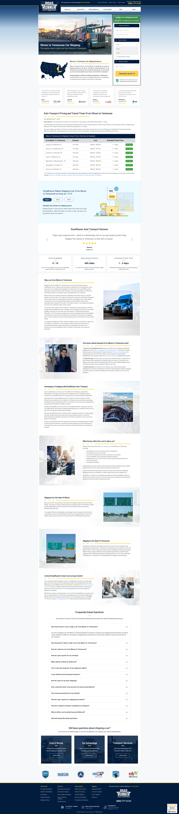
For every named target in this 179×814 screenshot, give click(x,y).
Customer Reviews (45, 797)
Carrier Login (121, 2)
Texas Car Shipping (79, 794)
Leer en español (96, 794)
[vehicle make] (126, 49)
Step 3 (69, 199)
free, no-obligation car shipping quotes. (105, 350)
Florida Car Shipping (80, 791)
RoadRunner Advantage (46, 791)
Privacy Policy (98, 812)
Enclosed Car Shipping (63, 791)
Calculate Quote (126, 74)
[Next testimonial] (131, 239)
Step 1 (47, 199)
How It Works (81, 9)
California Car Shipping (80, 789)
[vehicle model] (126, 53)
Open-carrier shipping (118, 352)
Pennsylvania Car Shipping (81, 800)
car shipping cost (106, 446)
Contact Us (94, 797)
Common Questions (97, 791)
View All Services (62, 801)
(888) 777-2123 (134, 3)
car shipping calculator (63, 599)
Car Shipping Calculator (46, 789)
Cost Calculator (107, 9)
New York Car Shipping (80, 797)
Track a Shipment (102, 2)
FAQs (120, 9)
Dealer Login (112, 2)
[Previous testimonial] (47, 239)
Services (67, 9)
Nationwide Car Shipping (64, 789)
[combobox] (126, 30)
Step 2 (58, 199)
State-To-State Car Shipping (64, 794)
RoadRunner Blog (45, 800)
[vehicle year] (126, 45)
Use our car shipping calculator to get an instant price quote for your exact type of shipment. (75, 175)
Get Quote (129, 144)
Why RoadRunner (93, 9)
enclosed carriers (111, 356)
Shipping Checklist (96, 789)
